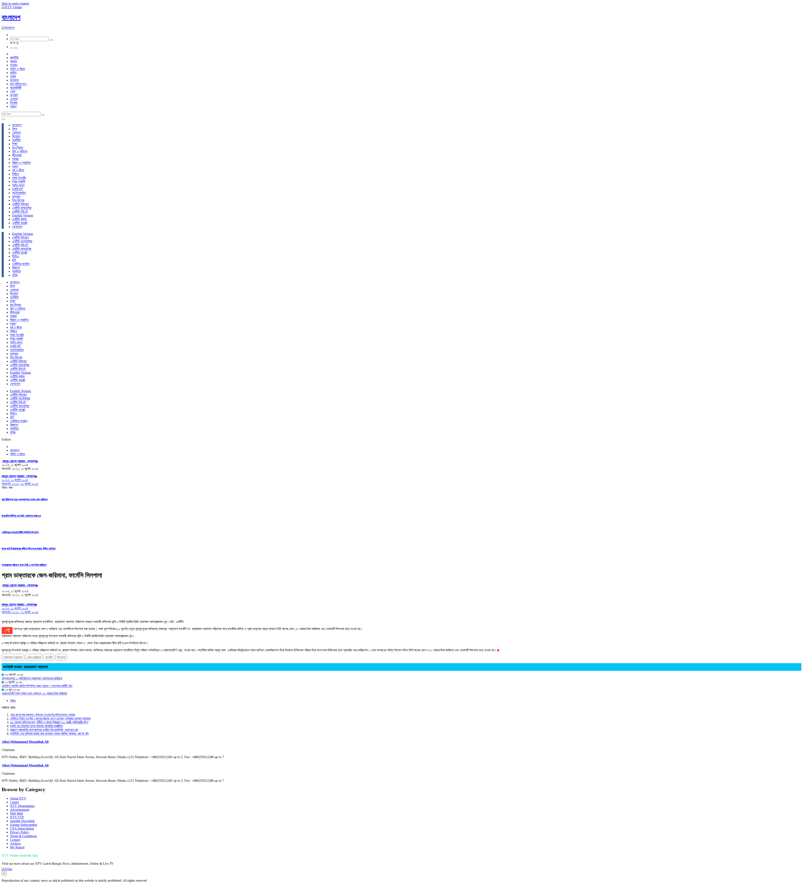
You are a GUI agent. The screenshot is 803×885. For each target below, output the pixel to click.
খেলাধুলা (16, 132)
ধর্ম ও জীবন (18, 170)
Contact (15, 840)
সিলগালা (61, 657)
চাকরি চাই (17, 189)
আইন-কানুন (18, 185)
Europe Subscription (23, 824)
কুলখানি (14, 95)
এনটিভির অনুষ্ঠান (20, 264)
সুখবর (13, 76)
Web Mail (16, 813)
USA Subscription (22, 828)
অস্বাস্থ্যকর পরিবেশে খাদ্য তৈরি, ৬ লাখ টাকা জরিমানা (24, 564)
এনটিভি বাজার (19, 219)
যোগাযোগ (17, 226)
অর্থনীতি (16, 140)
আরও (13, 700)
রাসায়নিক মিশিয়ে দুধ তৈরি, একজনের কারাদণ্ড (21, 515)
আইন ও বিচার (17, 69)
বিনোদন (16, 136)
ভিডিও (15, 256)
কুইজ (15, 275)
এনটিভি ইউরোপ (20, 204)
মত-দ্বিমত (17, 147)
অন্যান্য (14, 80)
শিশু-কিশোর (18, 200)
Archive (15, 843)
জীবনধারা (17, 155)
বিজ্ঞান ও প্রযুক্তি (21, 163)
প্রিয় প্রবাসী (18, 181)
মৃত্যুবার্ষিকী (15, 87)
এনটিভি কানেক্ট (19, 223)
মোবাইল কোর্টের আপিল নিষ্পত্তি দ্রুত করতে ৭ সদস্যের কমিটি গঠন (37, 686)
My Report (17, 847)
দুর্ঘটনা (13, 72)
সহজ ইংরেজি (19, 178)
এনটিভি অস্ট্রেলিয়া (22, 241)
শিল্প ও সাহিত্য (19, 151)
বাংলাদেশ (11, 17)
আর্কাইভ (16, 271)
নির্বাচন (15, 174)
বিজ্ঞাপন (16, 267)
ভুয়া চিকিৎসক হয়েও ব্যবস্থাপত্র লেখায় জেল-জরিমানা (25, 499)
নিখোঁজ (13, 103)
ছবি (14, 260)
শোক (12, 91)
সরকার (13, 61)
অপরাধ (13, 65)
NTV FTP (17, 817)
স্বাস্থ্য (15, 159)
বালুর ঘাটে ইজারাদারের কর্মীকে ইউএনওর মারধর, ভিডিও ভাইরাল (29, 548)
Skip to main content (15, 3)
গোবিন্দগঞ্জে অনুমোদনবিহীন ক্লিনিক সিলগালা (20, 532)
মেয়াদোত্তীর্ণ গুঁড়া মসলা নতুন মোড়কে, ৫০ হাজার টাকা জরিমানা (34, 693)
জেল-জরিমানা (34, 657)
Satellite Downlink (22, 821)
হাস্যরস (16, 196)
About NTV (18, 798)
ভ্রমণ (15, 166)
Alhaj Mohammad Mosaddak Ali (25, 741)
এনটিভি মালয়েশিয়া (21, 208)
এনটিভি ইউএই (20, 211)
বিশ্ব (14, 129)
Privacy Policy (19, 832)
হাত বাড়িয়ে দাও (18, 84)
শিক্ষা (14, 144)
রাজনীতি (14, 57)
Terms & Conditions (23, 836)
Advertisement (19, 809)
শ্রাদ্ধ (13, 106)
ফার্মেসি (49, 657)
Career (14, 802)
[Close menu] (3, 119)
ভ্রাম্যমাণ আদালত (13, 657)
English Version (22, 215)
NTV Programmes (22, 806)
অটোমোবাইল (19, 193)
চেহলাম (14, 99)
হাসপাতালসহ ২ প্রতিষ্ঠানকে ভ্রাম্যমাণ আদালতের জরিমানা (32, 678)
